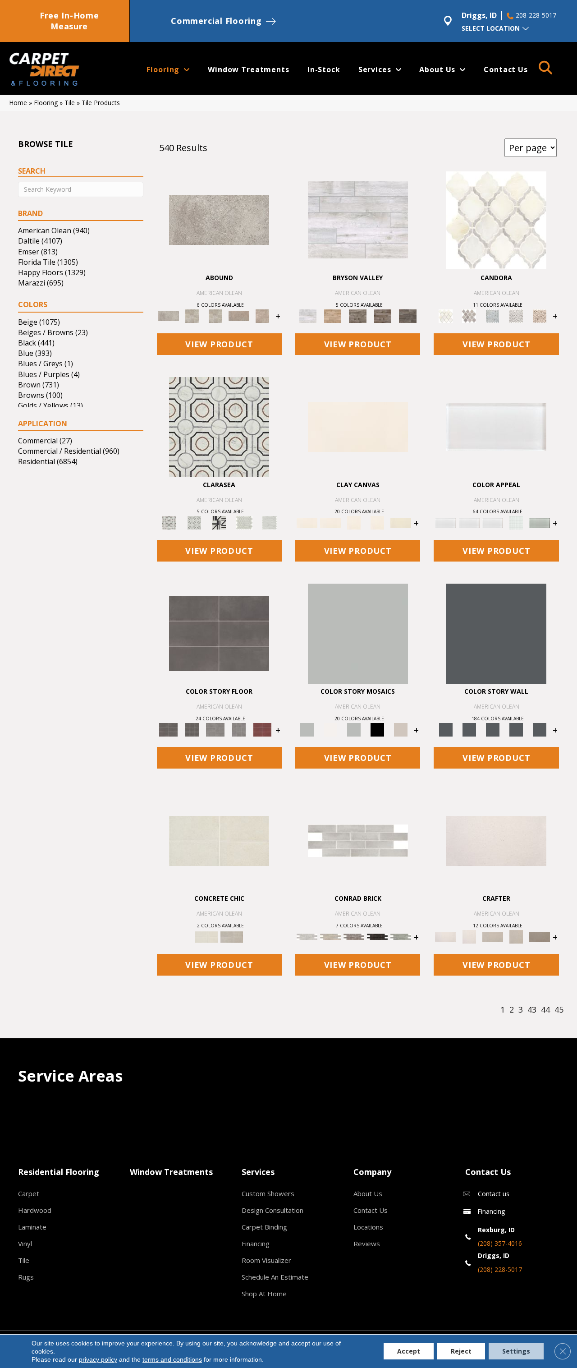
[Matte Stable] (400, 729)
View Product (219, 344)
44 (545, 1010)
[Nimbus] (219, 219)
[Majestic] (244, 522)
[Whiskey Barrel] (332, 315)
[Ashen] (239, 315)
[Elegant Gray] (231, 936)
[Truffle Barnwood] (408, 315)
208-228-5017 (536, 15)
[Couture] (219, 522)
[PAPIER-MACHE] (496, 840)
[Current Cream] (219, 840)
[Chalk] (358, 426)
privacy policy (98, 1359)
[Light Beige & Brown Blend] (539, 315)
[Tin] (353, 936)
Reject (461, 1351)
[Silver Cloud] (539, 522)
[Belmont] (194, 522)
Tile (69, 102)
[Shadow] (496, 633)
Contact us (493, 1193)
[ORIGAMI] (539, 936)
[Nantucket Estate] (358, 315)
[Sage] (400, 936)
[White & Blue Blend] (492, 315)
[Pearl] (496, 426)
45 (558, 1010)
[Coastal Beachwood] (358, 219)
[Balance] (358, 633)
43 (531, 1010)
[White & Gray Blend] (516, 315)
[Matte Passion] (262, 729)
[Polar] (358, 840)
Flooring (46, 102)
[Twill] (492, 936)
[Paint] (400, 522)
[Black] (377, 729)
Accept (408, 1351)
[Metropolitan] (219, 426)
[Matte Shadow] (219, 633)
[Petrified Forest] (382, 315)
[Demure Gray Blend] (469, 315)
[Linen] (330, 936)
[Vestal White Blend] (496, 219)
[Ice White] (330, 729)
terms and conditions (172, 1359)
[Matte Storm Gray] (215, 729)
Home (18, 102)
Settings (516, 1351)
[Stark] (377, 936)
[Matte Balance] (353, 729)
